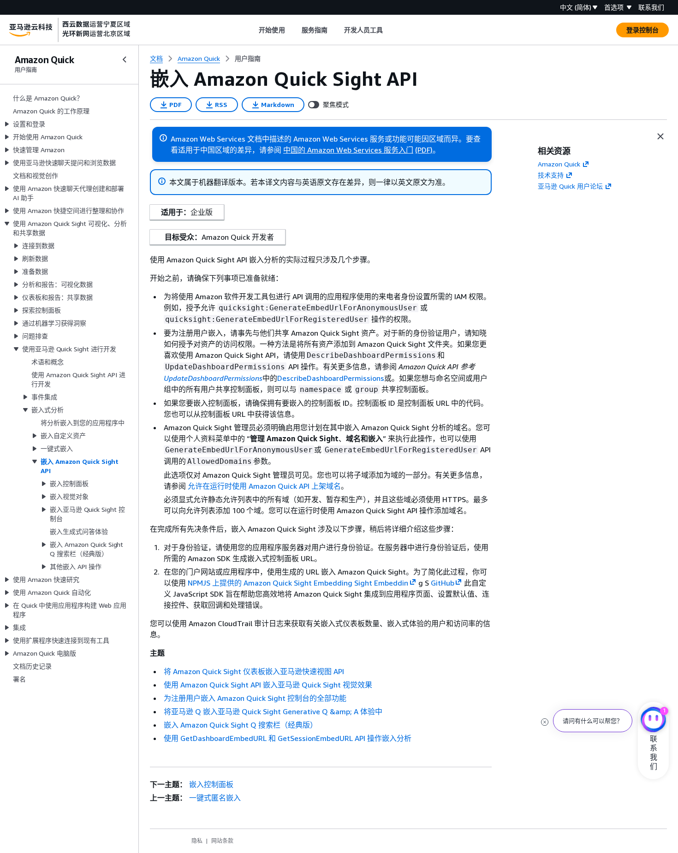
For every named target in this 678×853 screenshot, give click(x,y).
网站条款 (222, 840)
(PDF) (424, 149)
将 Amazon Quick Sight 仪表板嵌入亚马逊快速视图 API (254, 671)
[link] (248, 58)
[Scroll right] (390, 30)
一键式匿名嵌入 (215, 797)
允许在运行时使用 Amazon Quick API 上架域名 (264, 486)
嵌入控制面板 (211, 784)
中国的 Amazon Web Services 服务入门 (348, 149)
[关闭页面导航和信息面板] (660, 136)
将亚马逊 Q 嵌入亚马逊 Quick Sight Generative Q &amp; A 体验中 (273, 711)
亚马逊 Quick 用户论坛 (570, 186)
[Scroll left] (252, 30)
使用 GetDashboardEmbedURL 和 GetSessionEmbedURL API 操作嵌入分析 (287, 738)
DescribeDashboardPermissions (330, 378)
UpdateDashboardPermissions (213, 378)
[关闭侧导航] (124, 59)
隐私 (196, 840)
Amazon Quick (559, 164)
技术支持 (551, 175)
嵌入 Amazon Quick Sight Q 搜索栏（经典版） (240, 724)
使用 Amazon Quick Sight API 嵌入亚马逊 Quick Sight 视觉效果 (268, 684)
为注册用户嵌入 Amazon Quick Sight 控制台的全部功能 (255, 698)
